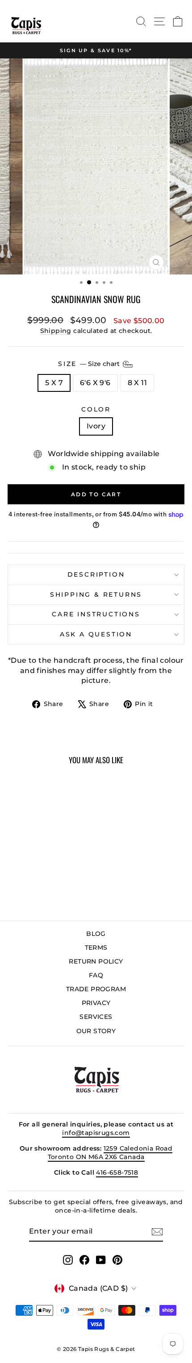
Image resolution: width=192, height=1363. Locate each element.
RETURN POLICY (96, 961)
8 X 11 (137, 382)
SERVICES (95, 1017)
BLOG (96, 934)
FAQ (96, 975)
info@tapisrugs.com (95, 1133)
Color (96, 409)
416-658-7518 (117, 1172)
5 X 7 (54, 382)
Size (89, 364)
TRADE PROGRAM (96, 989)
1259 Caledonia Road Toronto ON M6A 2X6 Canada (110, 1152)
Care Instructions (96, 614)
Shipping (55, 330)
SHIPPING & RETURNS (96, 594)
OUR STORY (96, 1031)
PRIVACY (96, 1003)
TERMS (96, 947)
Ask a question (96, 634)
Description (96, 574)
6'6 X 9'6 (95, 382)
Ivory (96, 426)
